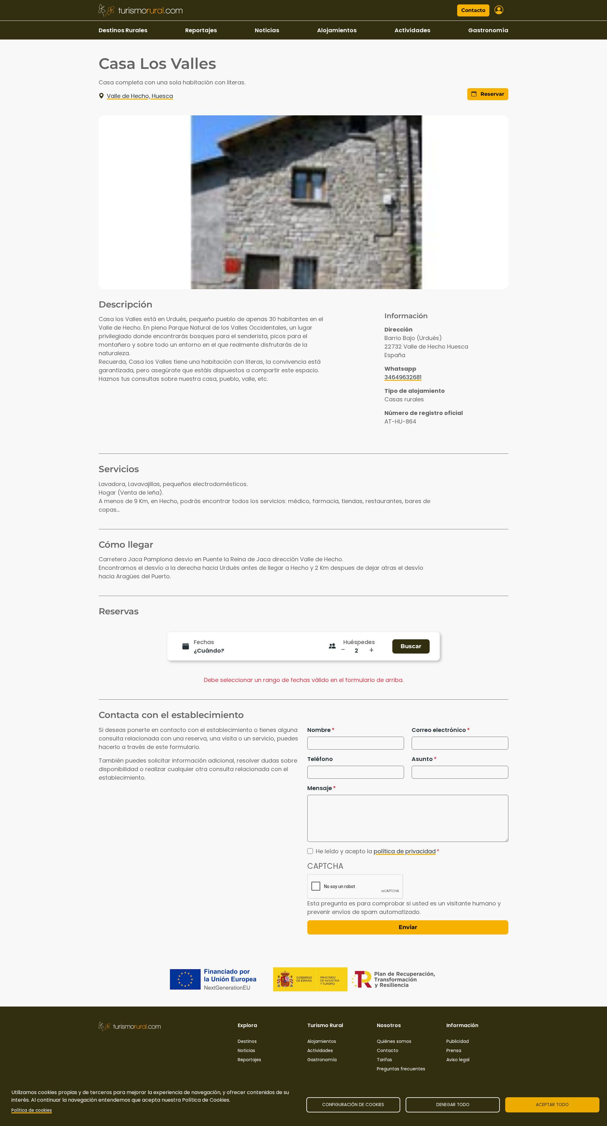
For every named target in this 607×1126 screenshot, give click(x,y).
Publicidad (457, 1041)
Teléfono (320, 759)
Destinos (247, 1041)
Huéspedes (359, 642)
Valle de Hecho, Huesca (140, 96)
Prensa (453, 1050)
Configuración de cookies (353, 1105)
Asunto (422, 759)
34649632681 (402, 377)
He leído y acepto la (376, 851)
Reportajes (201, 30)
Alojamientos (337, 30)
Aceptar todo (552, 1105)
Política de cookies (31, 1110)
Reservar (491, 94)
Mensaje (319, 788)
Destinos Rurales (123, 30)
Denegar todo (452, 1105)
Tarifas (384, 1059)
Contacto (473, 10)
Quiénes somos (394, 1041)
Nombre (319, 730)
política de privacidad (405, 851)
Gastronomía (488, 30)
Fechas (204, 642)
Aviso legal (457, 1059)
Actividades (412, 30)
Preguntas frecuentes (401, 1069)
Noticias (267, 30)
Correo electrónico (439, 730)
